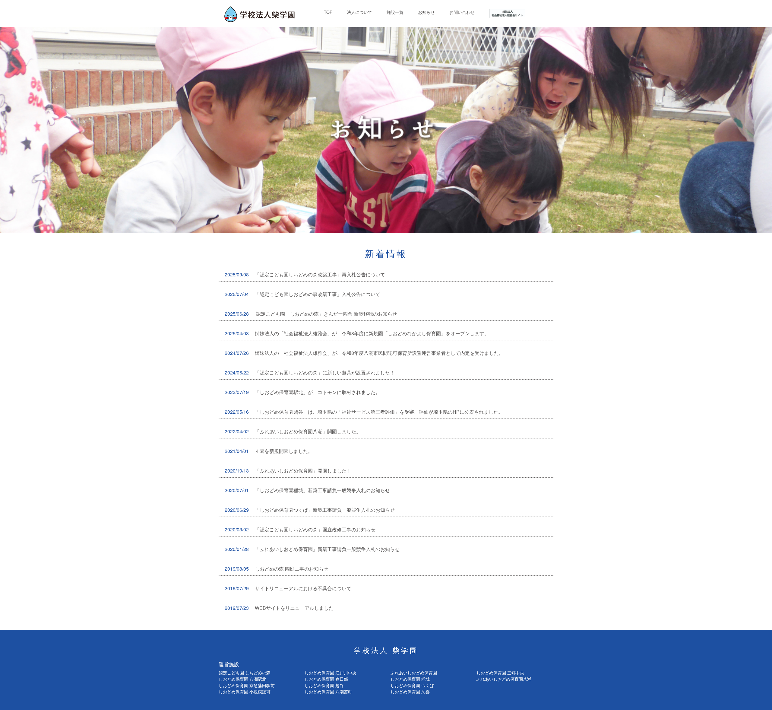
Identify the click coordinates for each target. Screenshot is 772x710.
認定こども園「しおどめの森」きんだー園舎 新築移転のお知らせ (311, 313)
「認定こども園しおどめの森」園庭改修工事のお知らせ (300, 529)
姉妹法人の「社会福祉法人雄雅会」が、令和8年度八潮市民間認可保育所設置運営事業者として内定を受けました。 (364, 352)
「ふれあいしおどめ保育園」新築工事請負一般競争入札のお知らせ (312, 549)
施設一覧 (395, 12)
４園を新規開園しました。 (269, 450)
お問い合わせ (462, 12)
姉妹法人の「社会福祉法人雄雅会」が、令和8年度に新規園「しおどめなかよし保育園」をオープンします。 (357, 333)
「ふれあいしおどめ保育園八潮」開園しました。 (293, 431)
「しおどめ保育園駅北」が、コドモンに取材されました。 (302, 392)
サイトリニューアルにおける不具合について (288, 588)
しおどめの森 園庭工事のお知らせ (276, 568)
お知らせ (426, 12)
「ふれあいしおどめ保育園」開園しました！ (288, 470)
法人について (359, 12)
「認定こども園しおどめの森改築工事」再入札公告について (305, 274)
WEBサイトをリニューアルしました (279, 607)
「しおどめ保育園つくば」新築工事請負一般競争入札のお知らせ (310, 509)
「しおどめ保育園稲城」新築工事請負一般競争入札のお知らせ (307, 490)
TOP (328, 12)
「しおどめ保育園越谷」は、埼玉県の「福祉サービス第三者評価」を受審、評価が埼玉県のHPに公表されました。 (364, 411)
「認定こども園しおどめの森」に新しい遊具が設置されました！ (310, 372)
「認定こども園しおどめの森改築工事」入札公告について (302, 294)
